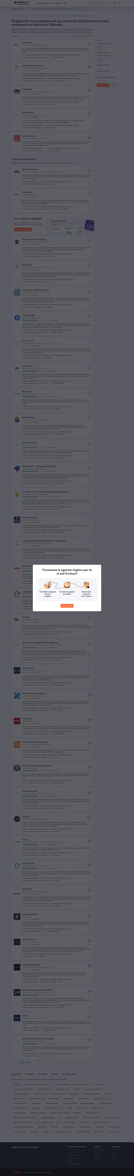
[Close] (99, 567)
